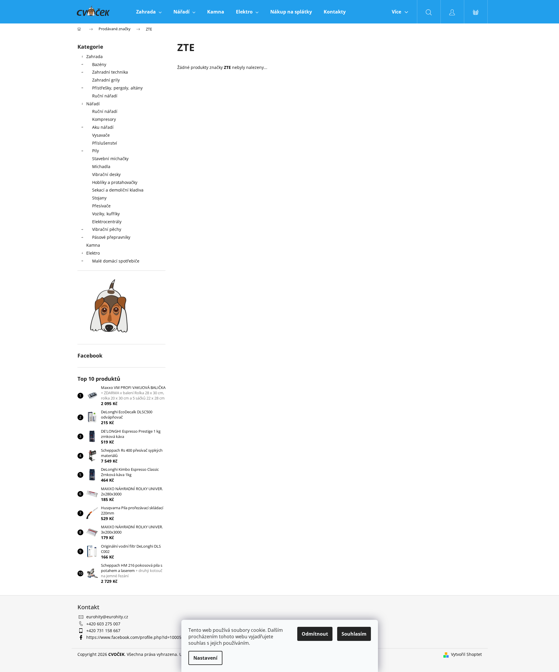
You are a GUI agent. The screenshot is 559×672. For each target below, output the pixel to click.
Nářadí (93, 103)
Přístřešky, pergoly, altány (117, 88)
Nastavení (205, 658)
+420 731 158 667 (103, 630)
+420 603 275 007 (103, 624)
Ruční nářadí (104, 96)
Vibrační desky (106, 174)
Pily (95, 150)
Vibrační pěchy (106, 229)
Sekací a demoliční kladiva (117, 190)
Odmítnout (315, 634)
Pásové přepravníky (111, 237)
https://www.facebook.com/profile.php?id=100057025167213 (145, 637)
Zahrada (94, 56)
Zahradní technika (110, 72)
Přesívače (101, 206)
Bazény (99, 64)
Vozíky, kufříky (106, 213)
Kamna (93, 245)
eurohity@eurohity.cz (107, 616)
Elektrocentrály (106, 221)
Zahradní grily (106, 80)
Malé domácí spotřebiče (115, 261)
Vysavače (101, 135)
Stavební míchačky (110, 158)
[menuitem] (149, 11)
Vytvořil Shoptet (466, 654)
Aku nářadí (103, 127)
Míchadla (101, 166)
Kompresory (104, 119)
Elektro (93, 253)
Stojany (99, 198)
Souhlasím (354, 634)
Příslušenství (104, 143)
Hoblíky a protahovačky (114, 182)
